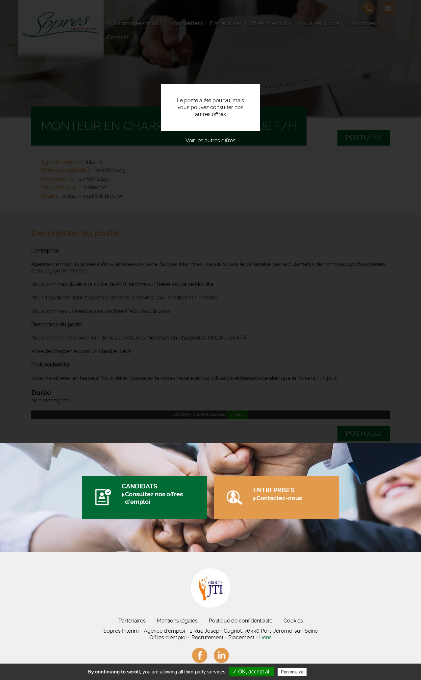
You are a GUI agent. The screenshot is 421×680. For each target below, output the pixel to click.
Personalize (292, 671)
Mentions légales (177, 621)
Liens (265, 637)
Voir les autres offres (210, 140)
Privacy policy (324, 671)
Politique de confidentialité (240, 621)
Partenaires (132, 621)
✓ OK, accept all (252, 671)
